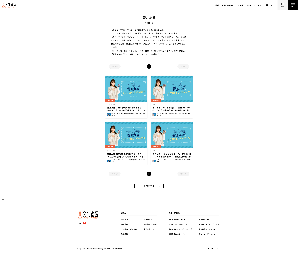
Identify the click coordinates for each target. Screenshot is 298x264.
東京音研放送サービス (177, 234)
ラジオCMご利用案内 (129, 229)
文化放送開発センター (177, 219)
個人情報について (150, 224)
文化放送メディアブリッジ (209, 224)
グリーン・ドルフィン (207, 234)
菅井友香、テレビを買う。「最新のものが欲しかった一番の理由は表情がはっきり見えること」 (171, 110)
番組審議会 (148, 219)
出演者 (217, 5)
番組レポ (110, 100)
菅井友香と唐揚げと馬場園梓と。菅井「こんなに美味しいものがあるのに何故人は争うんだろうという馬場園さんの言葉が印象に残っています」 (126, 158)
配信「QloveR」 (228, 5)
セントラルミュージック (178, 224)
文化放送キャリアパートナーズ (180, 229)
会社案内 (124, 219)
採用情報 (124, 224)
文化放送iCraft (204, 219)
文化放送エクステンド (207, 229)
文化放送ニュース (244, 5)
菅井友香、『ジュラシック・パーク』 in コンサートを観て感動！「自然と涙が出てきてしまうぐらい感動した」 (171, 156)
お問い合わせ (149, 229)
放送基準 (124, 234)
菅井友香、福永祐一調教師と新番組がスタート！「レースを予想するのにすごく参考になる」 (126, 110)
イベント (257, 5)
